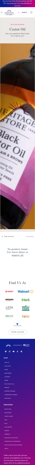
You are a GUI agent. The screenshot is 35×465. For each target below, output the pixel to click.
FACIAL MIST (7, 366)
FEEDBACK (7, 434)
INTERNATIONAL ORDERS (10, 394)
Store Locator (17, 332)
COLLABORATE (8, 427)
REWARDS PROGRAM (9, 391)
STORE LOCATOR (8, 416)
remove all (17, 254)
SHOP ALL (7, 362)
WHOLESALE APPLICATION (11, 437)
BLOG (5, 423)
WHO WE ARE (7, 409)
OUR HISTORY (7, 412)
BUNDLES (6, 387)
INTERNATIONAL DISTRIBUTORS (12, 441)
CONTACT (6, 430)
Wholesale (7, 398)
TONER (6, 369)
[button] (22, 12)
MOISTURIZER (7, 373)
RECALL (6, 448)
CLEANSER (7, 376)
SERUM (6, 380)
